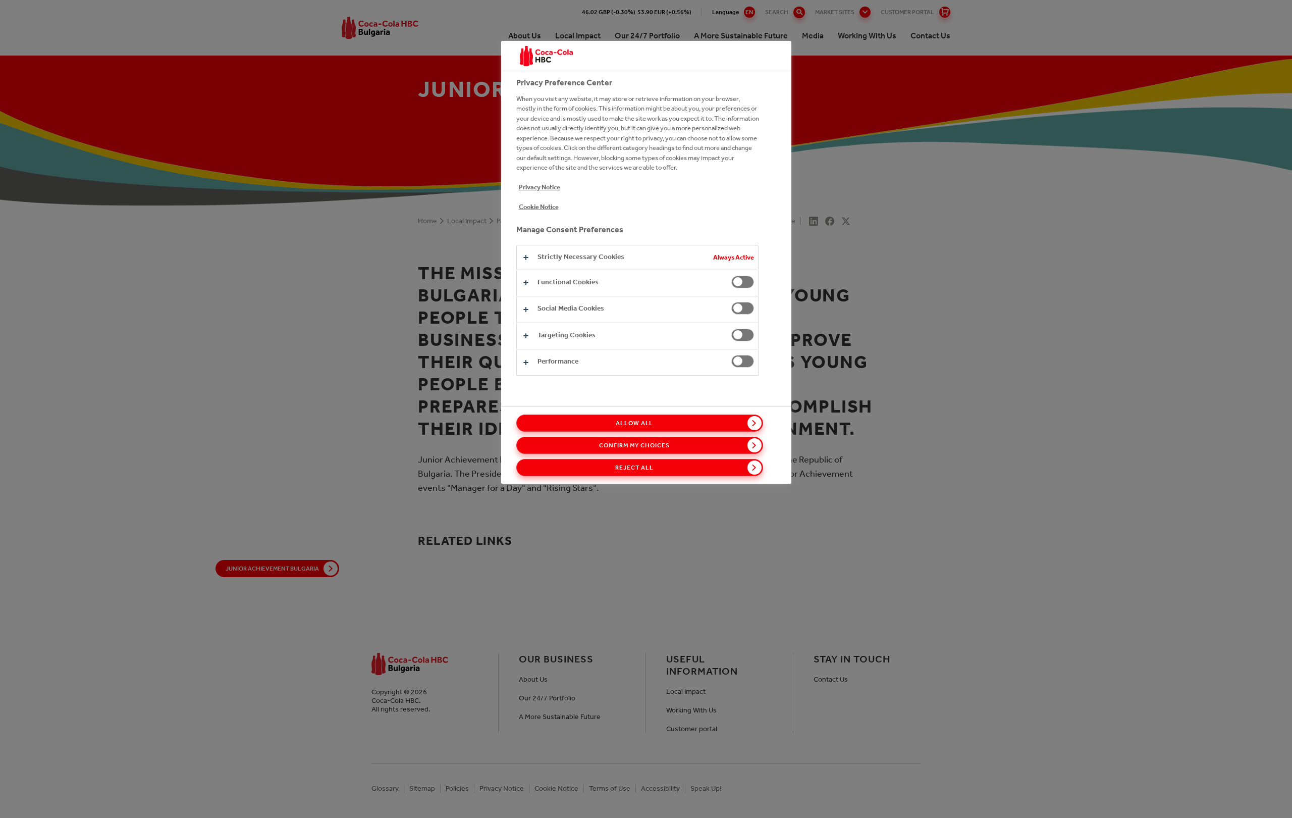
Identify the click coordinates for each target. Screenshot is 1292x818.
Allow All (635, 423)
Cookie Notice (539, 207)
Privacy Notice (539, 187)
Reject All (634, 467)
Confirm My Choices (634, 445)
